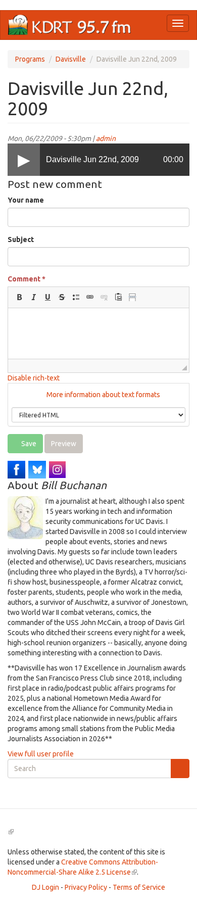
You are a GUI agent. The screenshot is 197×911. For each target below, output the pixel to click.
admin (106, 138)
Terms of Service (139, 887)
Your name (26, 200)
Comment (26, 279)
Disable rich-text (34, 378)
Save (28, 444)
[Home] (70, 25)
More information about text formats (102, 395)
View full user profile (41, 754)
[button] (19, 297)
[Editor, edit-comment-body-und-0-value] (98, 333)
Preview (63, 444)
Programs (30, 59)
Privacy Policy (86, 887)
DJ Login (45, 887)
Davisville (71, 59)
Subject (21, 239)
